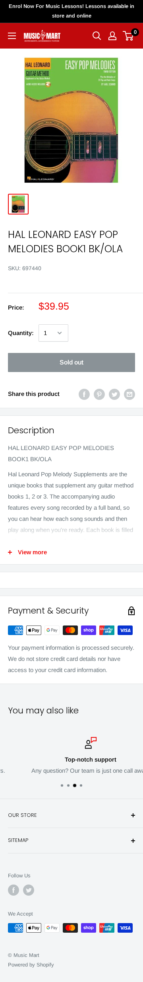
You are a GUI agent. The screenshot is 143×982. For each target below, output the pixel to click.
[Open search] (97, 35)
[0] (128, 36)
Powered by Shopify (31, 965)
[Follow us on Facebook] (13, 890)
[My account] (112, 35)
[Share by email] (129, 393)
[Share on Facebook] (84, 393)
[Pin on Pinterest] (99, 393)
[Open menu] (12, 36)
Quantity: (21, 332)
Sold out (71, 362)
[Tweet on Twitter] (114, 393)
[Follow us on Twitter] (28, 890)
